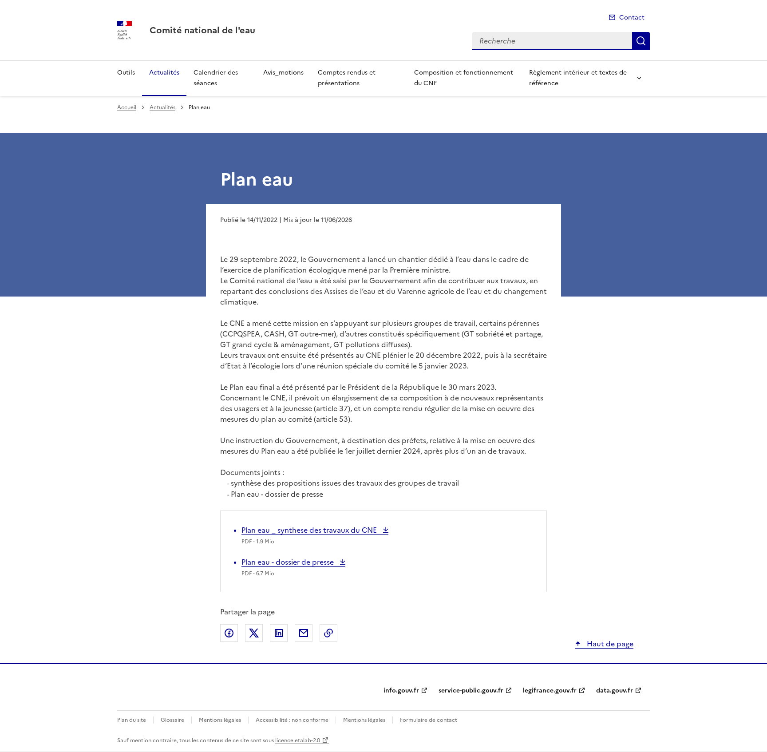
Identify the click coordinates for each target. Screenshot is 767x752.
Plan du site (131, 720)
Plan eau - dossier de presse (288, 562)
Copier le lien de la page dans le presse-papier (328, 633)
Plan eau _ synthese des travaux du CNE (310, 530)
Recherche (641, 41)
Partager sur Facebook (229, 633)
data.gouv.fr (614, 690)
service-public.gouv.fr (471, 690)
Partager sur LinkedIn (279, 633)
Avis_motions (283, 72)
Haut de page (609, 643)
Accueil (126, 107)
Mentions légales (220, 720)
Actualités (164, 72)
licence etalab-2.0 (297, 740)
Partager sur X (254, 633)
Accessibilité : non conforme (292, 720)
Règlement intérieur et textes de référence (578, 78)
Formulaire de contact (428, 720)
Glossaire (172, 720)
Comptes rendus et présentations (347, 78)
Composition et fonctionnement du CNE (463, 78)
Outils (126, 72)
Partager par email (303, 633)
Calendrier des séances (216, 78)
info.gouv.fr (401, 690)
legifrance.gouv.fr (550, 690)
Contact (631, 17)
